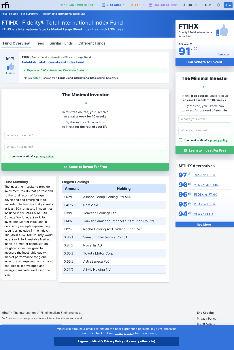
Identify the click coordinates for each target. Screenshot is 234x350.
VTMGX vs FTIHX (206, 185)
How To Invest (9, 13)
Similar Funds (61, 43)
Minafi (5, 312)
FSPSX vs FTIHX (204, 175)
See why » (112, 77)
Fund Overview (16, 43)
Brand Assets (206, 323)
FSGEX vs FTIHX (205, 194)
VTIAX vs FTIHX (205, 204)
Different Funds (92, 43)
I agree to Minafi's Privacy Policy (116, 341)
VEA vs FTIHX (203, 214)
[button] (80, 5)
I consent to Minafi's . (206, 140)
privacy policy (219, 140)
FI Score (10, 72)
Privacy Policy (206, 318)
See (223, 54)
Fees (40, 43)
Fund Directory (29, 13)
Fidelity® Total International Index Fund (53, 62)
